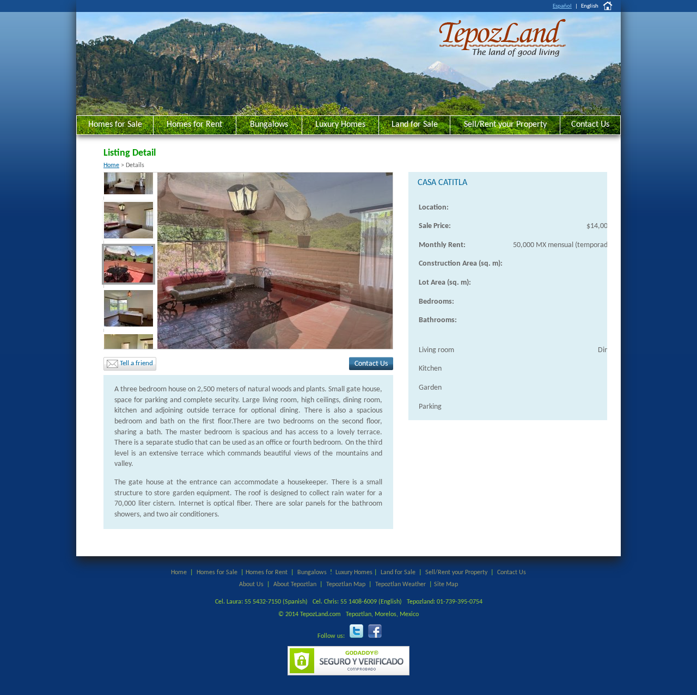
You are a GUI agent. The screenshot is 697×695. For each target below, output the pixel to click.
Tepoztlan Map (345, 584)
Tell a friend (135, 363)
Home (111, 165)
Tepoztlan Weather (400, 584)
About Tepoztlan (294, 584)
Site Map (446, 584)
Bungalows (269, 124)
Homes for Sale (115, 124)
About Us (251, 584)
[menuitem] (128, 172)
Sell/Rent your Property (505, 124)
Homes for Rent (194, 124)
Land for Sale (415, 124)
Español (562, 6)
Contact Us (590, 124)
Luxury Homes (340, 124)
